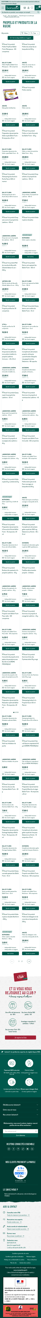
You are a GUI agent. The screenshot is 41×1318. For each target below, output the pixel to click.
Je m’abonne (20, 1135)
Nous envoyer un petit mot (14, 1236)
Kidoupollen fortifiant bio (9, 108)
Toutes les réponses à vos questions (17, 1215)
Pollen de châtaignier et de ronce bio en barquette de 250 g (30, 937)
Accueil (4, 15)
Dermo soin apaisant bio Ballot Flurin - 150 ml (30, 284)
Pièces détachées (32, 1259)
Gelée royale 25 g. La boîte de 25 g (10, 502)
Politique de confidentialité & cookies (14, 1259)
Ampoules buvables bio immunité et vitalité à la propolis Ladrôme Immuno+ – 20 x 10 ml (10, 373)
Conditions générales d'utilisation (14, 1256)
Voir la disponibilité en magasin (21, 38)
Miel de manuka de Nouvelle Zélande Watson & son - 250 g (10, 284)
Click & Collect (29, 1070)
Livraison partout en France (12, 1089)
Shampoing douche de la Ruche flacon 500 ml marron (10, 195)
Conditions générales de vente (20, 1253)
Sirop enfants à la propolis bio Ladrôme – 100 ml (30, 195)
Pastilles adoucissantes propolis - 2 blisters (28, 589)
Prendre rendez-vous (13, 1222)
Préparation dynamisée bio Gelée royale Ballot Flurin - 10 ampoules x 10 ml (10, 153)
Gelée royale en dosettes (29, 240)
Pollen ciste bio (26, 108)
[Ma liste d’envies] (32, 7)
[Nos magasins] (24, 7)
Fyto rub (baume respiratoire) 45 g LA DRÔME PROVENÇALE (30, 762)
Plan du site (13, 1263)
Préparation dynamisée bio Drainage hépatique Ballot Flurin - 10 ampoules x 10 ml (9, 850)
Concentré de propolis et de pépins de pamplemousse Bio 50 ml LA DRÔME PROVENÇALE (10, 678)
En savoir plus (19, 1180)
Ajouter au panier (10, 81)
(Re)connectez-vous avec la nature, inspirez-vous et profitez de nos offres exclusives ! (21, 1124)
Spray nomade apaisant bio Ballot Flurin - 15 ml (9, 892)
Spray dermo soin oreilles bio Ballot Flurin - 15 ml (30, 327)
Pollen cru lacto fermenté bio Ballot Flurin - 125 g (30, 152)
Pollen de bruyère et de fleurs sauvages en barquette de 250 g (30, 502)
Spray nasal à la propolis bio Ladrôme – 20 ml (9, 414)
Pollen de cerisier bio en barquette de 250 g (28, 65)
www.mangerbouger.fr (20, 1270)
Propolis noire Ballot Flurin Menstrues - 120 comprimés (29, 892)
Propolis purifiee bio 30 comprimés (8, 327)
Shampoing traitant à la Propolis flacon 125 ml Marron (30, 719)
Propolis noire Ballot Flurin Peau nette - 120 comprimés (10, 632)
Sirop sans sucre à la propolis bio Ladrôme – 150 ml (10, 239)
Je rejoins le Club (20, 1037)
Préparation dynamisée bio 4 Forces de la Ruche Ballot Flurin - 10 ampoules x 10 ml (10, 547)
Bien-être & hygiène (13, 15)
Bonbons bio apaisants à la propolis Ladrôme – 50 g (9, 589)
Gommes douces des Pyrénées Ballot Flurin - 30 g (10, 806)
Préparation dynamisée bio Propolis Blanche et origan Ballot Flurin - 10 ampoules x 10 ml (30, 808)
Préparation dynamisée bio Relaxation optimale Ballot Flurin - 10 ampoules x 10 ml (9, 720)
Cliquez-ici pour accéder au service (16, 1229)
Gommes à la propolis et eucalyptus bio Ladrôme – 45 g (10, 457)
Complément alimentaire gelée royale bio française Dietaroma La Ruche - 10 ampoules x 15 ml (30, 851)
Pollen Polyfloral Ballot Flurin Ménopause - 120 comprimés (10, 65)
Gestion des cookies (25, 1263)
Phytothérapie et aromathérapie (26, 15)
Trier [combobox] (34, 33)
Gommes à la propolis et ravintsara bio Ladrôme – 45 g (30, 414)
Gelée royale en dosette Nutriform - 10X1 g (8, 938)
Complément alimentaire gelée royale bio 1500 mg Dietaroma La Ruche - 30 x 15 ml (30, 547)
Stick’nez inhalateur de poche (10, 761)
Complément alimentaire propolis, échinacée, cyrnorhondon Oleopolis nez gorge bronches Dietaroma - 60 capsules (30, 374)
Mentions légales (31, 1256)
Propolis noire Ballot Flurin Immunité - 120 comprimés (29, 457)
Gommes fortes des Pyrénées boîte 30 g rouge (30, 676)
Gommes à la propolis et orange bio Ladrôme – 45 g (29, 632)
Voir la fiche (30, 256)
